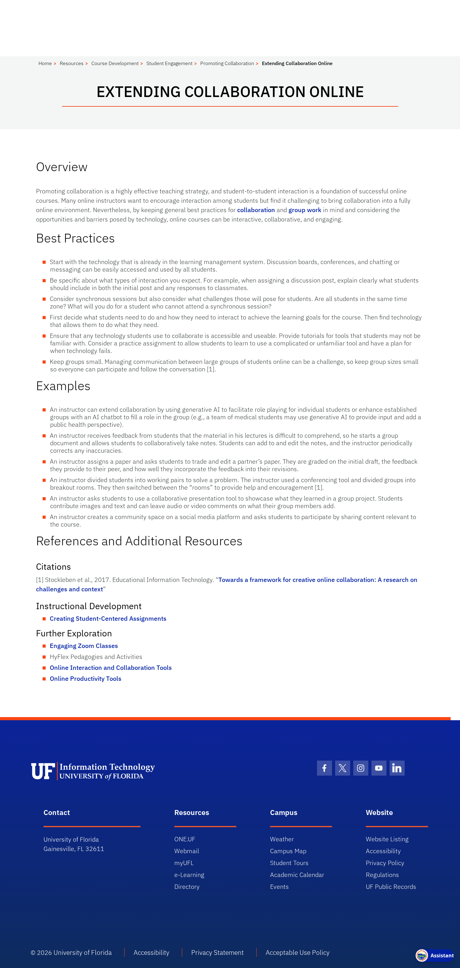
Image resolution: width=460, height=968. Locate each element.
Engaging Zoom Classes (84, 645)
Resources (72, 63)
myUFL (184, 862)
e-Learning (189, 874)
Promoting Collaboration (227, 63)
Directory (187, 886)
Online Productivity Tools (85, 678)
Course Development (115, 63)
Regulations (382, 874)
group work (305, 210)
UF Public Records (391, 886)
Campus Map (288, 851)
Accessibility (383, 851)
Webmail (186, 851)
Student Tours (289, 862)
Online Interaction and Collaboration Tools (111, 667)
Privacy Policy (385, 862)
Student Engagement (169, 63)
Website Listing (387, 839)
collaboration (256, 210)
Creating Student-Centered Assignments (108, 618)
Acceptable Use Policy (298, 952)
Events (279, 886)
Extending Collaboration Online (297, 63)
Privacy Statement (217, 952)
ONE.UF (184, 839)
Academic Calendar (297, 874)
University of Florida (83, 952)
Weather (282, 839)
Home (45, 63)
